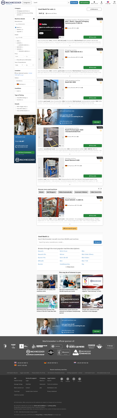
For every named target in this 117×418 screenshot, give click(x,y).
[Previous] (39, 29)
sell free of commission (24, 152)
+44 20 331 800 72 (22, 363)
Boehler (20, 29)
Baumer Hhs (42, 257)
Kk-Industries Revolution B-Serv (56, 373)
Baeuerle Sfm (42, 254)
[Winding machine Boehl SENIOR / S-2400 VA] (51, 207)
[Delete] (68, 2)
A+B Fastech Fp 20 (89, 373)
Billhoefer (41, 261)
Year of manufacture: (20, 62)
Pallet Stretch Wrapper (98, 192)
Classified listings (22, 97)
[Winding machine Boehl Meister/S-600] (51, 167)
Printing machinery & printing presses (25, 14)
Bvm (61, 261)
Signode (20, 31)
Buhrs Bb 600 (64, 257)
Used (19, 91)
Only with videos (22, 108)
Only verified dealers (23, 110)
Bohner (62, 254)
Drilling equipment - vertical (74, 373)
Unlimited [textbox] (19, 81)
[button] (114, 2)
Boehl (19, 27)
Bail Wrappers (51, 192)
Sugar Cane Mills (24, 373)
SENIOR (19, 49)
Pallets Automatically (65, 192)
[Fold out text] (70, 45)
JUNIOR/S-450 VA (24, 45)
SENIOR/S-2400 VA (24, 51)
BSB (18, 41)
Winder (41, 192)
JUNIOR (19, 43)
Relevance (94, 9)
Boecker (40, 264)
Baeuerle (40, 251)
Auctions (20, 100)
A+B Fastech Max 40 (12, 373)
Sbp (83, 264)
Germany (22, 84)
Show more (70, 267)
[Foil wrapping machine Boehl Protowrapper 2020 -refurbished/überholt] (51, 137)
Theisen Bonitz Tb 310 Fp (38, 373)
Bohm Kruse (63, 251)
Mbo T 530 (85, 261)
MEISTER (20, 47)
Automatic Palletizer (81, 192)
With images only (22, 106)
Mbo (83, 251)
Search (75, 2)
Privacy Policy (39, 414)
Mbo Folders (85, 257)
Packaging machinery (23, 11)
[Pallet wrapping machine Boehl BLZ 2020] (51, 89)
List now (96, 122)
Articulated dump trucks (103, 373)
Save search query (70, 228)
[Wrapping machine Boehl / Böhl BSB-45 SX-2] (51, 59)
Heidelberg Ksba (65, 264)
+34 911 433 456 (22, 365)
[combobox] (25, 80)
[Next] (62, 29)
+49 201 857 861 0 (52, 363)
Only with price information (24, 60)
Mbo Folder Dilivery (87, 254)
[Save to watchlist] (101, 22)
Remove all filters (52, 13)
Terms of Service (48, 414)
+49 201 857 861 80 (82, 363)
